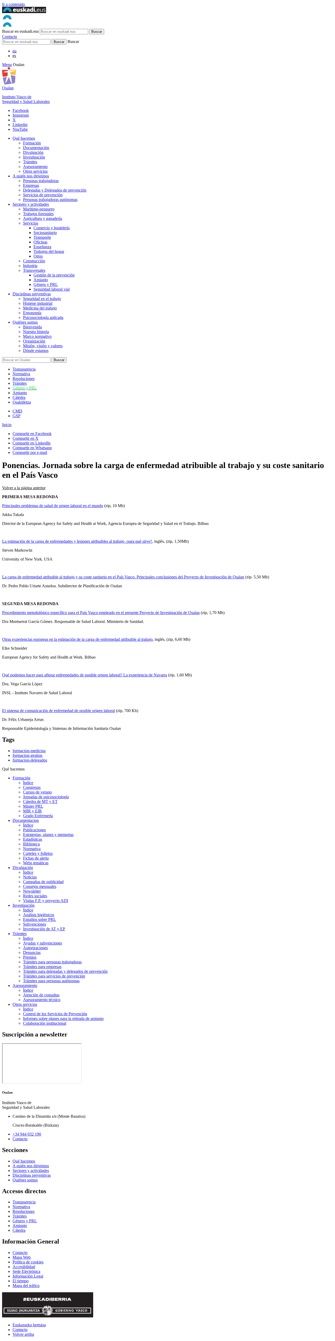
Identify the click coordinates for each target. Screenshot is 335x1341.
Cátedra (19, 397)
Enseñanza (42, 247)
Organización (34, 341)
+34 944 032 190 (27, 1134)
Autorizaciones (35, 948)
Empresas (31, 185)
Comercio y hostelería (52, 228)
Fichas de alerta (36, 858)
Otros (38, 256)
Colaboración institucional (44, 1023)
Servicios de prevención (43, 195)
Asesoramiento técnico (41, 999)
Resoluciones (24, 378)
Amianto (41, 280)
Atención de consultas (41, 995)
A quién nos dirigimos (31, 176)
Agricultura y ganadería (42, 218)
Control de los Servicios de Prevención (55, 1014)
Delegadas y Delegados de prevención (54, 190)
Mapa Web (22, 1257)
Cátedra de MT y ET (40, 801)
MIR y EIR (32, 811)
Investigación (34, 157)
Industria (30, 265)
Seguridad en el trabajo (42, 298)
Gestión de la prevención (54, 275)
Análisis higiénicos (38, 915)
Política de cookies (28, 1262)
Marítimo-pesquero (38, 209)
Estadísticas (32, 839)
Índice (28, 782)
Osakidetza (22, 402)
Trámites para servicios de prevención (54, 976)
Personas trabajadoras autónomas (50, 199)
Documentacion (26, 820)
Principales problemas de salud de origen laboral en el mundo (52, 505)
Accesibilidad (24, 1266)
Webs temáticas (35, 863)
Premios (29, 957)
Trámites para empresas (42, 966)
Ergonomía (32, 313)
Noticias (30, 877)
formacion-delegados (30, 760)
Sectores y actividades (31, 204)
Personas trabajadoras (41, 180)
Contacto (9, 36)
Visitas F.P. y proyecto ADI (45, 900)
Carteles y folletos (38, 853)
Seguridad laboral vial (52, 289)
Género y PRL (46, 284)
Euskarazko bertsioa (29, 1325)
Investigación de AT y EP (44, 929)
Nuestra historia (36, 331)
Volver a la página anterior (24, 488)
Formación (32, 143)
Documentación (36, 147)
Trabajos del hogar (49, 251)
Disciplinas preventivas (32, 294)
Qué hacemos (24, 138)
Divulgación (33, 152)
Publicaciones (34, 830)
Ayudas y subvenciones (42, 943)
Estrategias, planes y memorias (48, 834)
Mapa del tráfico (26, 1285)
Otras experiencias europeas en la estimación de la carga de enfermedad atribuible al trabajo (77, 639)
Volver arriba (23, 1334)
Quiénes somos (25, 322)
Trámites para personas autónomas (51, 981)
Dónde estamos (35, 350)
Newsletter (32, 891)
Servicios (30, 223)
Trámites (30, 162)
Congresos (32, 787)
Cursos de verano (37, 792)
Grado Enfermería (38, 815)
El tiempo (21, 1281)
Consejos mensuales (39, 886)
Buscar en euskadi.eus (20, 31)
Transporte (42, 237)
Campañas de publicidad (43, 881)
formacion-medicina (29, 750)
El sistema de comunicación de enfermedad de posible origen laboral (58, 710)
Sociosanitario (45, 232)
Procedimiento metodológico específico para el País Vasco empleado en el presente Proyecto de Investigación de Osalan (101, 612)
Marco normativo (37, 336)
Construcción (34, 261)
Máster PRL (33, 806)
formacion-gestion (27, 755)
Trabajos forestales (38, 213)
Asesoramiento (35, 166)
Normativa (21, 374)
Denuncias (32, 952)
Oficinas (40, 242)
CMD (17, 411)
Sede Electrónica (26, 1271)
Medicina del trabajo (40, 308)
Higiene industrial (37, 303)
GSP (16, 416)
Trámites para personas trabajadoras (52, 962)
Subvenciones (34, 924)
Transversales (34, 270)
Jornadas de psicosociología (46, 797)
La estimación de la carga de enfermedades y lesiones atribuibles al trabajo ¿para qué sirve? (77, 541)
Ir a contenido (13, 4)
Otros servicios (35, 171)
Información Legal (28, 1276)
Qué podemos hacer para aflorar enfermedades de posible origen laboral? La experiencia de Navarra (84, 675)
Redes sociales (35, 896)
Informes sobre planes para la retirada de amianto (63, 1018)
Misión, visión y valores (43, 346)
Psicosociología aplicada (43, 317)
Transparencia (24, 369)
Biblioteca (31, 844)
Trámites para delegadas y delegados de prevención (65, 971)
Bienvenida (32, 327)
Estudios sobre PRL (39, 919)
